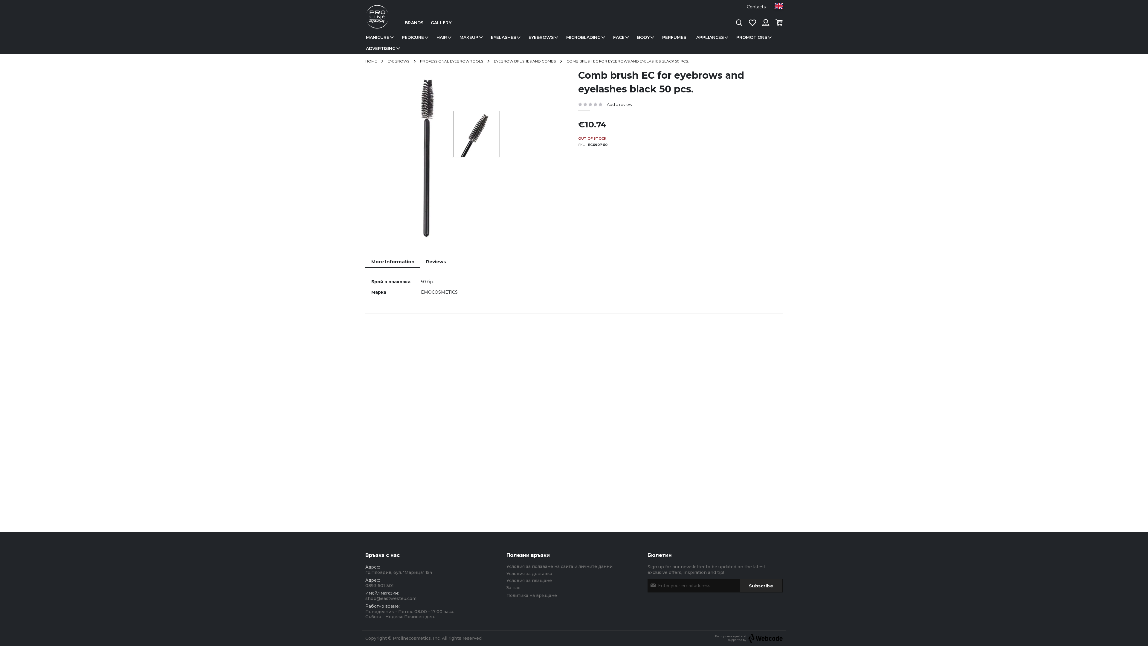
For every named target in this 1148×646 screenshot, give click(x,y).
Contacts (756, 7)
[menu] (574, 43)
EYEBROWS (398, 61)
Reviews (436, 261)
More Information (392, 261)
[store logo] (377, 23)
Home (371, 61)
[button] (779, 6)
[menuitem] (378, 37)
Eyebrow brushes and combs (525, 61)
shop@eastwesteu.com (390, 598)
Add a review (619, 104)
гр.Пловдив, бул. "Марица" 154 (398, 572)
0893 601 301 (379, 585)
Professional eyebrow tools (451, 61)
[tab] (392, 261)
